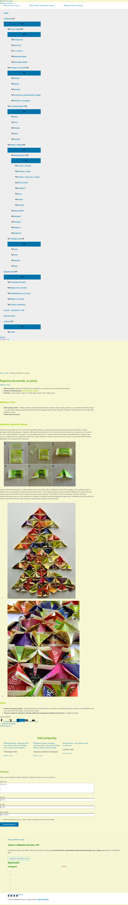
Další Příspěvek (6, 726)
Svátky (20, 200)
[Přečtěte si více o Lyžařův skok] (76, 745)
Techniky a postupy (18, 68)
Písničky (17, 228)
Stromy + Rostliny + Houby (28, 177)
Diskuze (2, 385)
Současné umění (20, 62)
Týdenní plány (16, 239)
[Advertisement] (64, 355)
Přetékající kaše (10, 752)
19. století (18, 51)
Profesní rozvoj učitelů (20, 293)
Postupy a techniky (22, 101)
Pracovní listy (20, 155)
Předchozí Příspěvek (8, 724)
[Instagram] (3, 339)
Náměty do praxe (17, 299)
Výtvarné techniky (18, 282)
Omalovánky (19, 211)
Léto (16, 122)
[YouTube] (17, 896)
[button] (13, 19)
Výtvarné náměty (17, 106)
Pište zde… (4, 782)
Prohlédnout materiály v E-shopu (19, 858)
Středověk (18, 40)
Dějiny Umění (15, 29)
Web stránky (4, 812)
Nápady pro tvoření (18, 288)
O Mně (12, 332)
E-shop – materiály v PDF (14, 310)
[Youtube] (8, 339)
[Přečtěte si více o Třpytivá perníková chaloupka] (46, 748)
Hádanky (17, 216)
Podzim (17, 128)
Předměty (21, 188)
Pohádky (17, 222)
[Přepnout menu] (22, 24)
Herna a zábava (16, 145)
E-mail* (2, 804)
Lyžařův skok (68, 749)
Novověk (17, 45)
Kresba (17, 78)
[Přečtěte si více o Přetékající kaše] (17, 748)
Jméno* (2, 797)
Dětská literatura (17, 305)
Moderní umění (20, 57)
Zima (16, 134)
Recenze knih (9, 272)
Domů (6, 13)
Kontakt (7, 322)
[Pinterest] (6, 339)
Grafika (17, 89)
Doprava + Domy (24, 171)
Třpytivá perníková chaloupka (45, 752)
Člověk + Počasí (24, 166)
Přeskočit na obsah (6, 1)
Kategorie (8, 19)
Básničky (17, 233)
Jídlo (19, 194)
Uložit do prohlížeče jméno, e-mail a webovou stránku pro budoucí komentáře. (28, 819)
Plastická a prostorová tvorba (27, 95)
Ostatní (17, 139)
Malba (16, 84)
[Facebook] (1, 339)
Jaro (16, 117)
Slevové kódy (9, 316)
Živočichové (22, 183)
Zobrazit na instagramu (15, 894)
